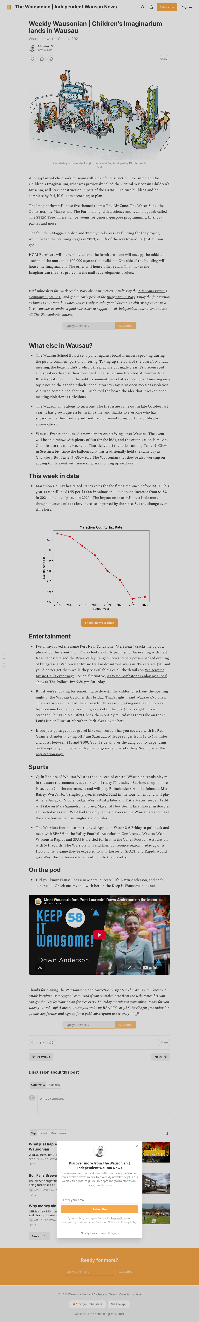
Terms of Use (118, 1218)
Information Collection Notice (98, 1222)
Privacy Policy (129, 1222)
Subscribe (99, 1209)
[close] (137, 1146)
